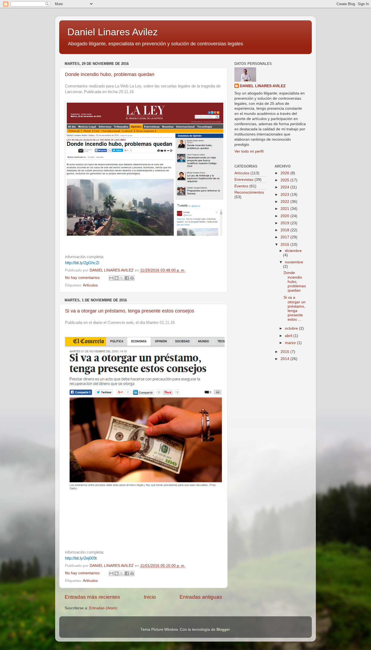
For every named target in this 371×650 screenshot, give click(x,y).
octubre (292, 328)
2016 (285, 244)
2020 (285, 216)
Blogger (222, 629)
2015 (285, 352)
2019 (285, 223)
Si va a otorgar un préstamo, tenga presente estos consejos (129, 311)
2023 (285, 195)
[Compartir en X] (121, 278)
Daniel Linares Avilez (112, 31)
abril (289, 336)
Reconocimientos (249, 192)
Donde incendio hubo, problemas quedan (109, 74)
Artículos (90, 285)
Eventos (241, 186)
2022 (285, 202)
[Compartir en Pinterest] (132, 278)
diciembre (293, 251)
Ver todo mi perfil (248, 151)
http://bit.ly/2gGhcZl (82, 262)
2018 (285, 230)
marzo (291, 343)
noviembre (294, 262)
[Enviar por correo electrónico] (111, 278)
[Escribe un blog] (116, 278)
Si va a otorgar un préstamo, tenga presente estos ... (295, 308)
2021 (285, 209)
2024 (285, 187)
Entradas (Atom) (103, 608)
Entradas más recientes (92, 597)
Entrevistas (243, 180)
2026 (285, 173)
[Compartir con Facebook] (127, 278)
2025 (285, 180)
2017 (285, 237)
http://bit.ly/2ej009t (81, 558)
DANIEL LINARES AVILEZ (263, 86)
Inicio (150, 597)
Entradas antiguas (201, 597)
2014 (285, 359)
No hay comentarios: (83, 278)
